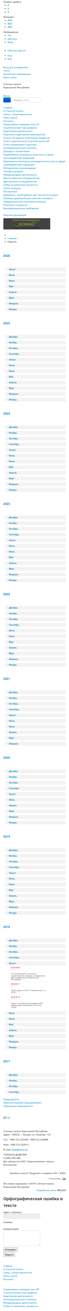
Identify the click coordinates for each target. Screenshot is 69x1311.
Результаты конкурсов (15, 204)
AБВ (10, 20)
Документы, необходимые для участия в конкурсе (30, 194)
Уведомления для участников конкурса (24, 201)
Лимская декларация (14, 215)
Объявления (10, 191)
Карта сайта (10, 77)
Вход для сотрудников (15, 67)
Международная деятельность (20, 174)
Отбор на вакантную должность (20, 184)
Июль (12, 274)
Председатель (22, 1100)
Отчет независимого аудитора (20, 144)
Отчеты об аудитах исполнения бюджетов (26, 137)
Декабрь (13, 336)
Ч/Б (9, 35)
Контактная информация (17, 74)
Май (11, 286)
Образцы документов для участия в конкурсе (28, 198)
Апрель (13, 292)
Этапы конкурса (12, 188)
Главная (7, 107)
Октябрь (13, 348)
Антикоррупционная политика (19, 147)
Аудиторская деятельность (18, 131)
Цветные (12, 38)
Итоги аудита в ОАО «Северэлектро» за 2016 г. (28, 991)
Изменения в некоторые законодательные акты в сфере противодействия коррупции (34, 162)
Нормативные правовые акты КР (21, 124)
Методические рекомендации (19, 168)
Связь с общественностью (17, 114)
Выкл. (11, 42)
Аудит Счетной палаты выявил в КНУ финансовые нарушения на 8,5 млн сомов (27, 1005)
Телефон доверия (13, 171)
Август (12, 269)
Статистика (55, 1178)
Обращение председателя (18, 1106)
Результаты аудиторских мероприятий (24, 134)
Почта (6, 70)
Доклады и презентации (16, 151)
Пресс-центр (10, 117)
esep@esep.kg (19, 1149)
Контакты (8, 121)
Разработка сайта (46, 1190)
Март (11, 297)
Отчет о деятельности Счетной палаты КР (26, 141)
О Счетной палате (13, 110)
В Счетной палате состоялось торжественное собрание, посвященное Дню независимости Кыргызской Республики (28, 976)
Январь (13, 309)
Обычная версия (17, 50)
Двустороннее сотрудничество (20, 181)
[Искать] (7, 99)
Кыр (10, 55)
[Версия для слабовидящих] (3, 63)
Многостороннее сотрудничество (21, 178)
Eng (10, 58)
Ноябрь (13, 342)
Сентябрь (14, 353)
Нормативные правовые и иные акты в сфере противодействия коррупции (28, 156)
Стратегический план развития (20, 127)
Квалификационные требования (21, 208)
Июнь (12, 280)
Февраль (13, 303)
